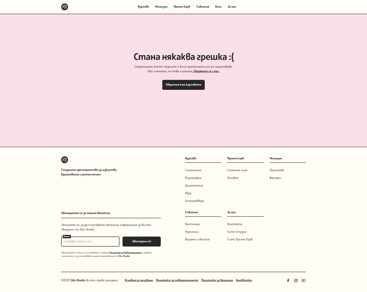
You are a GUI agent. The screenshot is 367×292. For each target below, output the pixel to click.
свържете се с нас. (206, 71)
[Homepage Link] (64, 6)
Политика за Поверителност (126, 253)
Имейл (66, 236)
